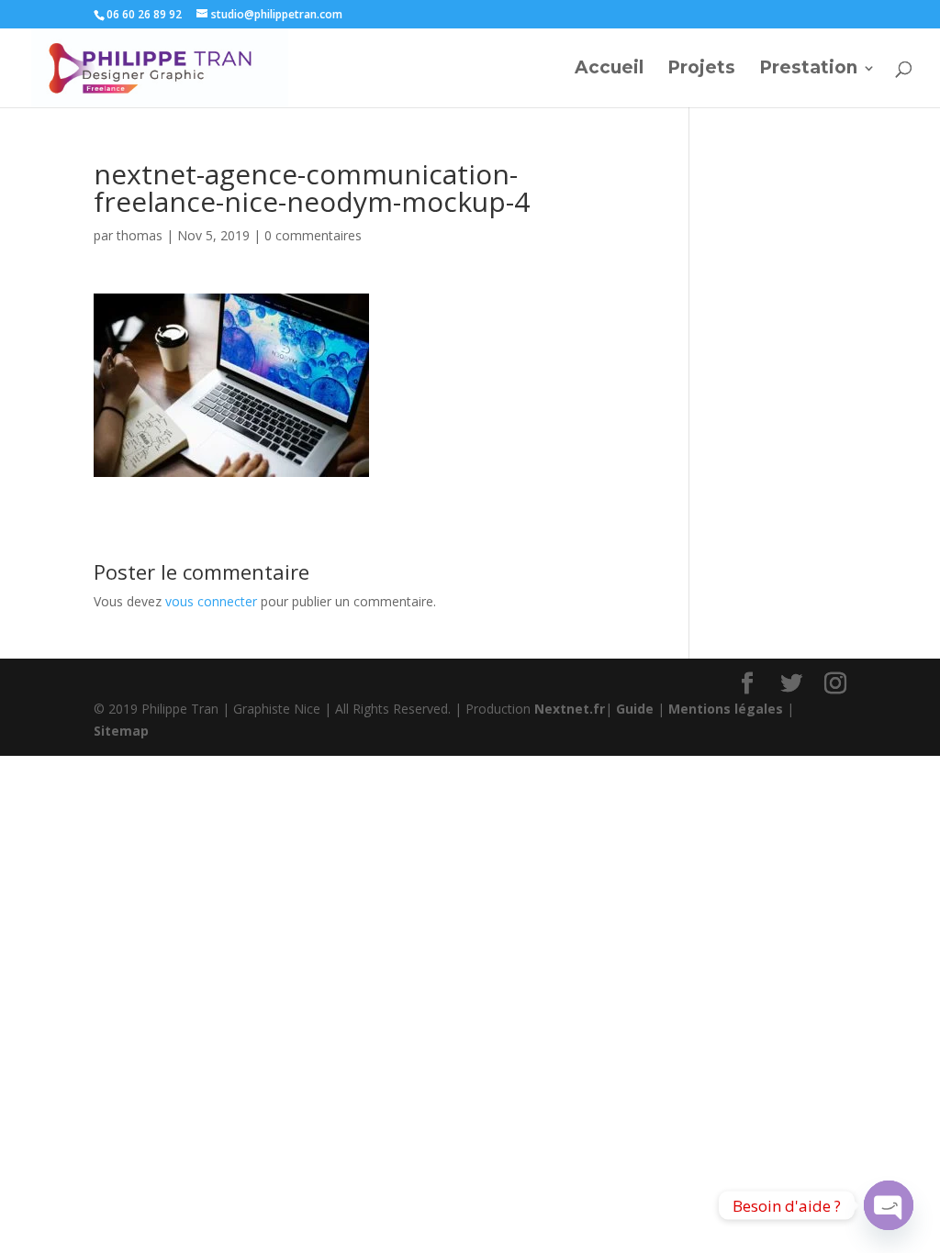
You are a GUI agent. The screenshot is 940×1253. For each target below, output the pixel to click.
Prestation (808, 69)
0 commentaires (313, 235)
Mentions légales (725, 708)
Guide (635, 708)
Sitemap (121, 730)
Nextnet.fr (569, 708)
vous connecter (211, 601)
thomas (139, 235)
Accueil (609, 69)
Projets (701, 69)
